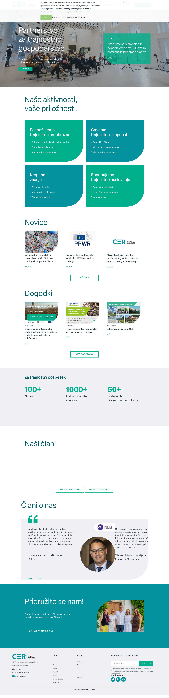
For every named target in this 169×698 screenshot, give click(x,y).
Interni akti (80, 677)
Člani (78, 668)
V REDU (46, 17)
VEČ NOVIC (84, 278)
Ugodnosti (80, 661)
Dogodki (55, 672)
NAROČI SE (146, 663)
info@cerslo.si (22, 677)
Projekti (55, 675)
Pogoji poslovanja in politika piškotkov (85, 690)
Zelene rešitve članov (59, 679)
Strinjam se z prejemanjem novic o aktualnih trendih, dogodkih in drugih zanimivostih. (132, 668)
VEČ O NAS (25, 69)
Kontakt (55, 665)
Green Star (56, 682)
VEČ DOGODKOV (84, 354)
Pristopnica (80, 665)
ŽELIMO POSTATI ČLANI (41, 631)
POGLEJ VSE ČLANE (70, 490)
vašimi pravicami (115, 673)
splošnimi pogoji (135, 671)
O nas (54, 661)
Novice (55, 668)
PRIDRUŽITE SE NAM (99, 490)
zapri (126, 2)
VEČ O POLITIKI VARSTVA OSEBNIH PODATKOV (68, 17)
